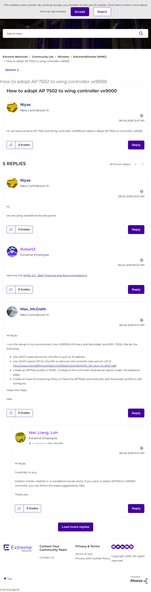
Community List (42, 56)
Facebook (113, 547)
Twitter (118, 547)
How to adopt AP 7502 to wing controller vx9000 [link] (37, 61)
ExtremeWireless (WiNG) (89, 56)
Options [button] (10, 69)
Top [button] (9, 578)
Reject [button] (102, 11)
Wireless (63, 56)
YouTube (127, 547)
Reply (136, 145)
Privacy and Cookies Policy (93, 558)
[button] (80, 11)
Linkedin (122, 547)
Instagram (131, 547)
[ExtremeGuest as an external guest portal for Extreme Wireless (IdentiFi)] (136, 164)
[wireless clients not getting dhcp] (142, 164)
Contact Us (47, 557)
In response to (47, 443)
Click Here (114, 5)
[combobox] (75, 33)
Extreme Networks (15, 56)
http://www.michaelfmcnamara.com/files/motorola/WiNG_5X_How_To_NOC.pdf (64, 365)
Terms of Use (84, 554)
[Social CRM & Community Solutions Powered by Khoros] (139, 579)
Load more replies (75, 527)
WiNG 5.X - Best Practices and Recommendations (55, 275)
